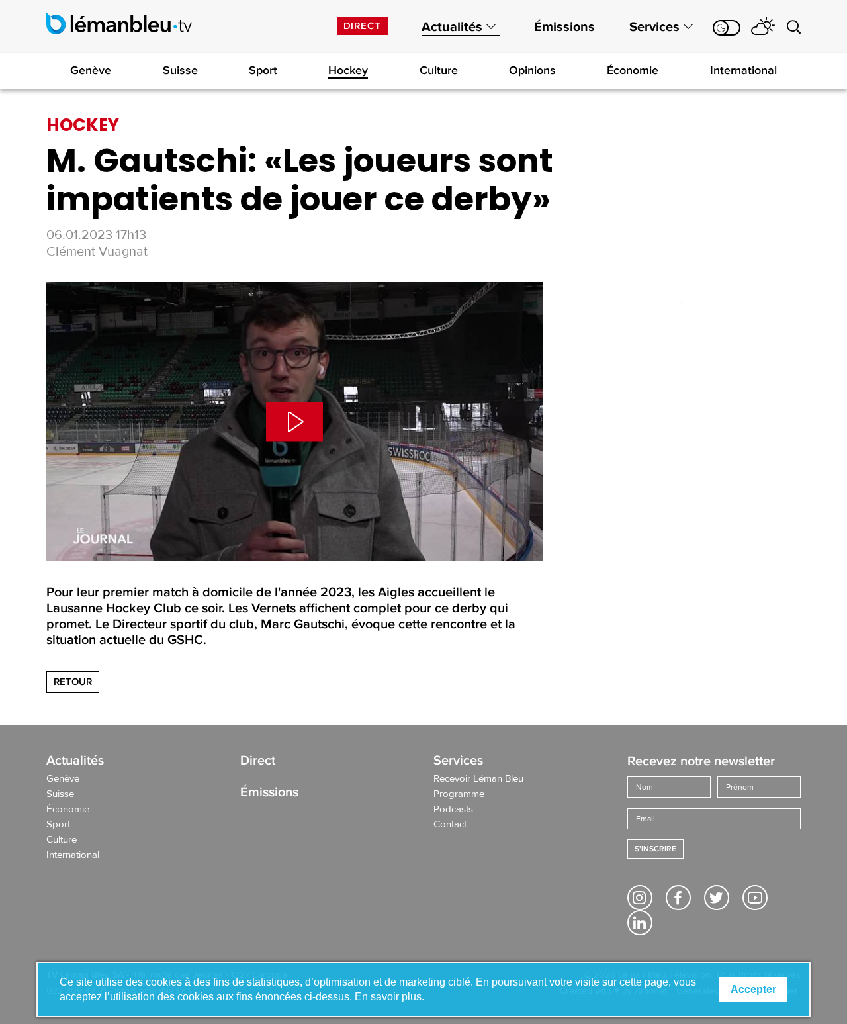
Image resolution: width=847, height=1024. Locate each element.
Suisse (180, 70)
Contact (450, 825)
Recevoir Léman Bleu (478, 779)
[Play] (294, 421)
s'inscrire (655, 849)
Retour (73, 682)
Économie (632, 70)
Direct (362, 26)
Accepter (753, 989)
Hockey (348, 70)
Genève (90, 70)
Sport (263, 70)
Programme (458, 794)
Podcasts (453, 809)
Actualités (452, 27)
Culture (439, 70)
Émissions (564, 27)
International (743, 70)
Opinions (532, 70)
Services (654, 27)
